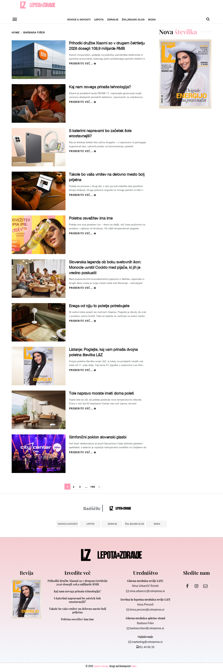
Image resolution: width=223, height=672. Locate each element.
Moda (152, 19)
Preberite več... (81, 63)
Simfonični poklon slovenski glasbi (97, 437)
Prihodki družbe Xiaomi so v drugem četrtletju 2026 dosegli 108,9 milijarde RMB (107, 46)
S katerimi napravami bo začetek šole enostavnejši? (100, 133)
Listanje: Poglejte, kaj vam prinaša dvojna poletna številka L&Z (103, 352)
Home (16, 32)
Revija (26, 573)
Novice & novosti (79, 19)
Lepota (99, 19)
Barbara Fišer (34, 32)
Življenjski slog (133, 19)
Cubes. (134, 666)
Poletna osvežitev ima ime (91, 218)
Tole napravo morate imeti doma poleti (101, 393)
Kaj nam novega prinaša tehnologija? (100, 87)
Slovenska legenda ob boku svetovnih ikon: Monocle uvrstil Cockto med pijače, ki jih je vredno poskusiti (105, 267)
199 (92, 487)
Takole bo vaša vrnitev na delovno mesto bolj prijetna (107, 177)
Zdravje (112, 19)
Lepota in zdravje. (101, 666)
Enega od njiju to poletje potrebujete (99, 305)
